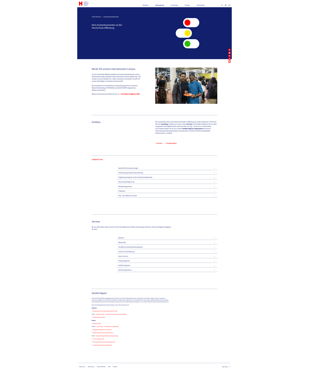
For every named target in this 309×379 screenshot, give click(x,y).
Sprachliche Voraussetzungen (128, 168)
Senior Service (123, 256)
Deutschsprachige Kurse (126, 182)
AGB (109, 367)
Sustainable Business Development (102, 345)
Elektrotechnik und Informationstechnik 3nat (105, 311)
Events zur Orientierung (126, 252)
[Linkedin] (229, 56)
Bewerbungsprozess (125, 186)
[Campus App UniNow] (229, 61)
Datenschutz (91, 367)
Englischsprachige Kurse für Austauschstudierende (135, 177)
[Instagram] (229, 50)
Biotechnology (97, 323)
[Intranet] (225, 5)
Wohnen (121, 238)
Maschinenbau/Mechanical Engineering (107, 336)
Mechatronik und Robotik (111, 326)
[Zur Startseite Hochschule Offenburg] (91, 4)
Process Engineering (98, 339)
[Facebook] (229, 59)
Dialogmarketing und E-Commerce (102, 330)
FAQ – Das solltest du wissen (127, 196)
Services (159, 143)
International (159, 5)
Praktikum (121, 191)
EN (229, 5)
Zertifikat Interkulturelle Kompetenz (130, 247)
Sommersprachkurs (125, 270)
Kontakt (115, 367)
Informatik (100, 326)
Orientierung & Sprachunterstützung (130, 173)
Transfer (187, 5)
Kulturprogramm (124, 261)
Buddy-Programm (124, 265)
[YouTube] (229, 53)
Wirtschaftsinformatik (99, 317)
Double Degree (171, 143)
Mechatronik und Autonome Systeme (116, 314)
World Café (122, 242)
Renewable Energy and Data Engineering (104, 342)
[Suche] (222, 5)
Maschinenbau (100, 314)
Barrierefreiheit (101, 367)
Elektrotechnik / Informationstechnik (103, 333)
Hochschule (201, 5)
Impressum (82, 367)
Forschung (174, 5)
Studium (145, 5)
